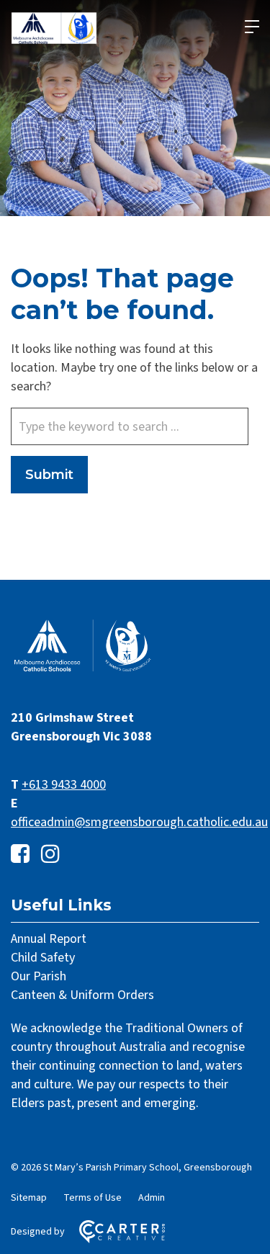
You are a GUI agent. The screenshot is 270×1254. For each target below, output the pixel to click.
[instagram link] (50, 854)
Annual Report (48, 939)
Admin (151, 1198)
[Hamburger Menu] (252, 26)
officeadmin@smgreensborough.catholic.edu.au (139, 822)
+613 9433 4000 (64, 785)
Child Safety (43, 958)
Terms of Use (92, 1198)
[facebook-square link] (20, 854)
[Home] (83, 670)
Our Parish (38, 976)
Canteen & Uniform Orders (82, 995)
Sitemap (29, 1198)
